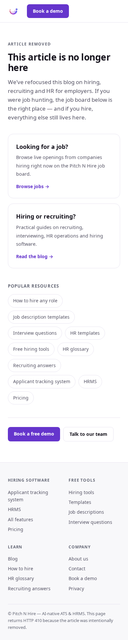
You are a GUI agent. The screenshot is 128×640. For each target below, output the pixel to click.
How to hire (20, 568)
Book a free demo (34, 434)
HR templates (85, 333)
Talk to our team (88, 434)
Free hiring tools (31, 349)
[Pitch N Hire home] (13, 11)
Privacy (76, 588)
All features (20, 519)
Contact (77, 568)
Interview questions (35, 333)
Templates (80, 502)
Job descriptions (86, 512)
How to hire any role (35, 300)
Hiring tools (81, 492)
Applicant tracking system (41, 381)
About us (78, 559)
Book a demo (48, 11)
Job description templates (41, 317)
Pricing (21, 398)
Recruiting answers (34, 365)
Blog (13, 559)
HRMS (90, 381)
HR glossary (76, 349)
